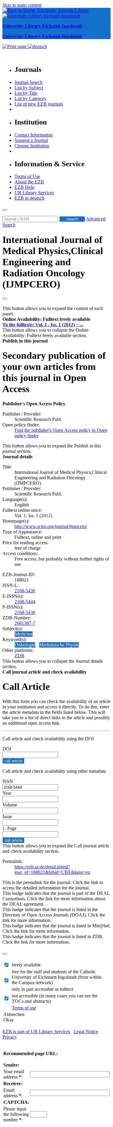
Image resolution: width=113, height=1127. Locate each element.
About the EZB (29, 181)
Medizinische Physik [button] (59, 644)
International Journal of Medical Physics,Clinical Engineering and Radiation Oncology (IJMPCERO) (52, 262)
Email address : (12, 1093)
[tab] (56, 319)
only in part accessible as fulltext (42, 989)
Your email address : (13, 1074)
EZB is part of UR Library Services (36, 1031)
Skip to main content (22, 5)
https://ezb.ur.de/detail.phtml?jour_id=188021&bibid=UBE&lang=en (52, 869)
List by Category (30, 98)
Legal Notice (86, 1031)
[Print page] (15, 46)
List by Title (25, 93)
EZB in (29, 198)
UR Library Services (34, 192)
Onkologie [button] (25, 644)
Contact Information (33, 134)
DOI (6, 748)
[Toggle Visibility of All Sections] (4, 298)
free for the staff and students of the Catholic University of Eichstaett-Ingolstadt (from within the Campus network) (57, 977)
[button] (46, 319)
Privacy (9, 1036)
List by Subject (28, 87)
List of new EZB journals (38, 103)
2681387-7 (24, 623)
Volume (9, 804)
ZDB (19, 655)
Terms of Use (27, 176)
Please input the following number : (16, 1114)
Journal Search (28, 82)
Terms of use (24, 1007)
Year (6, 793)
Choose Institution (31, 145)
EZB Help (24, 187)
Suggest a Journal (31, 140)
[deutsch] (37, 46)
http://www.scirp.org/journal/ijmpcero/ (50, 526)
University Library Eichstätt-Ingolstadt (42, 26)
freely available (26, 964)
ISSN (7, 781)
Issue (7, 816)
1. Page (9, 828)
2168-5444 (24, 601)
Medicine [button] (24, 634)
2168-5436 (24, 590)
